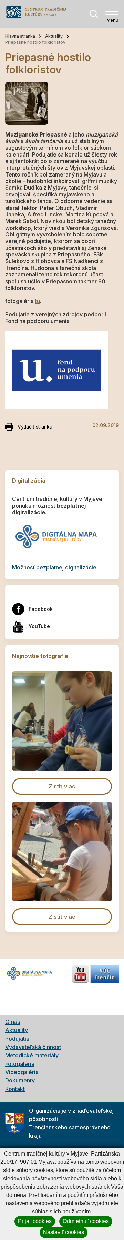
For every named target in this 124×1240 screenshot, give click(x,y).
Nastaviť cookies (63, 1232)
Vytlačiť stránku (35, 427)
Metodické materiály (32, 1055)
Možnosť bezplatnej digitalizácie (54, 567)
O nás (12, 1021)
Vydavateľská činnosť (33, 1047)
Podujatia (17, 1038)
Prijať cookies (35, 1221)
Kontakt (15, 1089)
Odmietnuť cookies (86, 1221)
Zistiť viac (62, 786)
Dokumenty (20, 1080)
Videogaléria (22, 1072)
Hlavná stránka (20, 36)
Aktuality (54, 36)
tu (37, 301)
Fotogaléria (19, 1063)
